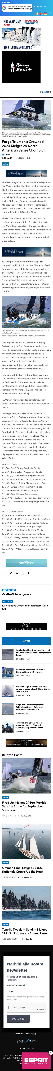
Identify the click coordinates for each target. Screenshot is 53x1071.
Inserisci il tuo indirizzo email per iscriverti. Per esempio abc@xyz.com (26, 998)
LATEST (26, 641)
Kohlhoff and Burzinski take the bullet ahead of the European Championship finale (33, 652)
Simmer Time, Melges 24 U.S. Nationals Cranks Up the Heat (22, 869)
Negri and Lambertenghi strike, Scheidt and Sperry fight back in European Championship (30, 707)
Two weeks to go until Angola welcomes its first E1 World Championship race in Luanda (29, 725)
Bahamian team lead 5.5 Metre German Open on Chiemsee (30, 670)
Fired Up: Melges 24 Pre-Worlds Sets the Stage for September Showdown (24, 806)
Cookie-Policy (30, 1033)
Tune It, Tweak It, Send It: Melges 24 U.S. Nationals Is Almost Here (24, 931)
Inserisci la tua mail (16, 985)
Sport (7, 154)
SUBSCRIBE (18, 1019)
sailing (5, 164)
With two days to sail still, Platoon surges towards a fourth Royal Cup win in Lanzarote (33, 689)
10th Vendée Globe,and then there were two (25, 607)
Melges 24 (8, 158)
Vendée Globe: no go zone (17, 594)
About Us (19, 1033)
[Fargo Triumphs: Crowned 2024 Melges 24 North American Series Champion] (17, 573)
